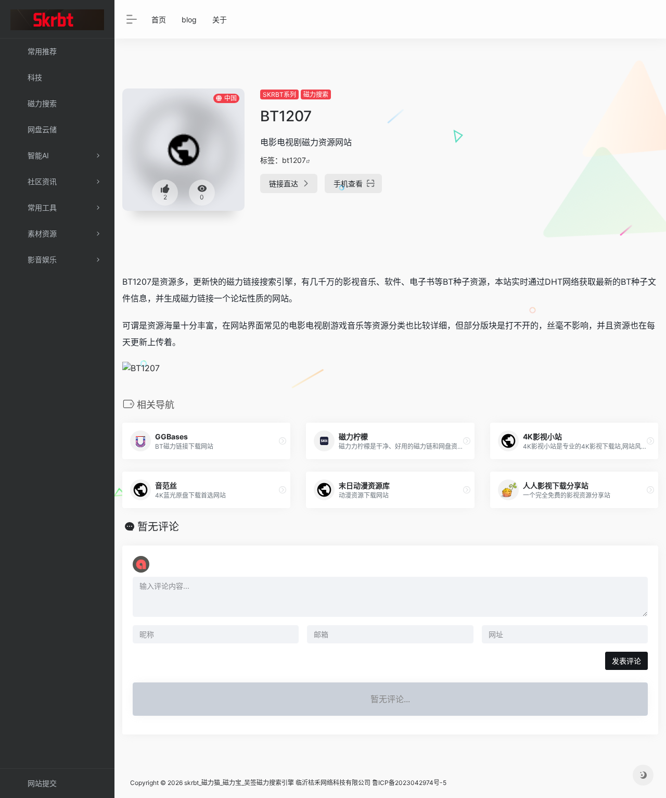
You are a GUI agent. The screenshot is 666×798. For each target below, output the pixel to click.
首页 (158, 19)
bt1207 (294, 160)
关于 (219, 19)
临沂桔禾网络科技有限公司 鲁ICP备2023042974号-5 (371, 783)
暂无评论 (158, 527)
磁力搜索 (315, 94)
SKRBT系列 (279, 94)
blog (189, 19)
